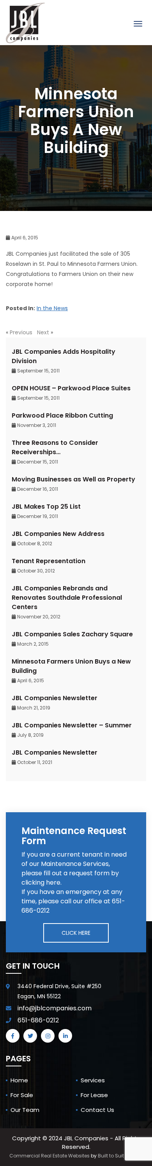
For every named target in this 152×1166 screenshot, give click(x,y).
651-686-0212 (38, 1020)
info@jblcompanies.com (55, 1008)
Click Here (76, 933)
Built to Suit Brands (120, 1155)
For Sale (22, 1095)
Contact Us (97, 1110)
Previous (21, 332)
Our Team (25, 1110)
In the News (52, 308)
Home (19, 1080)
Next (43, 332)
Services (93, 1080)
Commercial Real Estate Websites (49, 1155)
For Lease (94, 1095)
